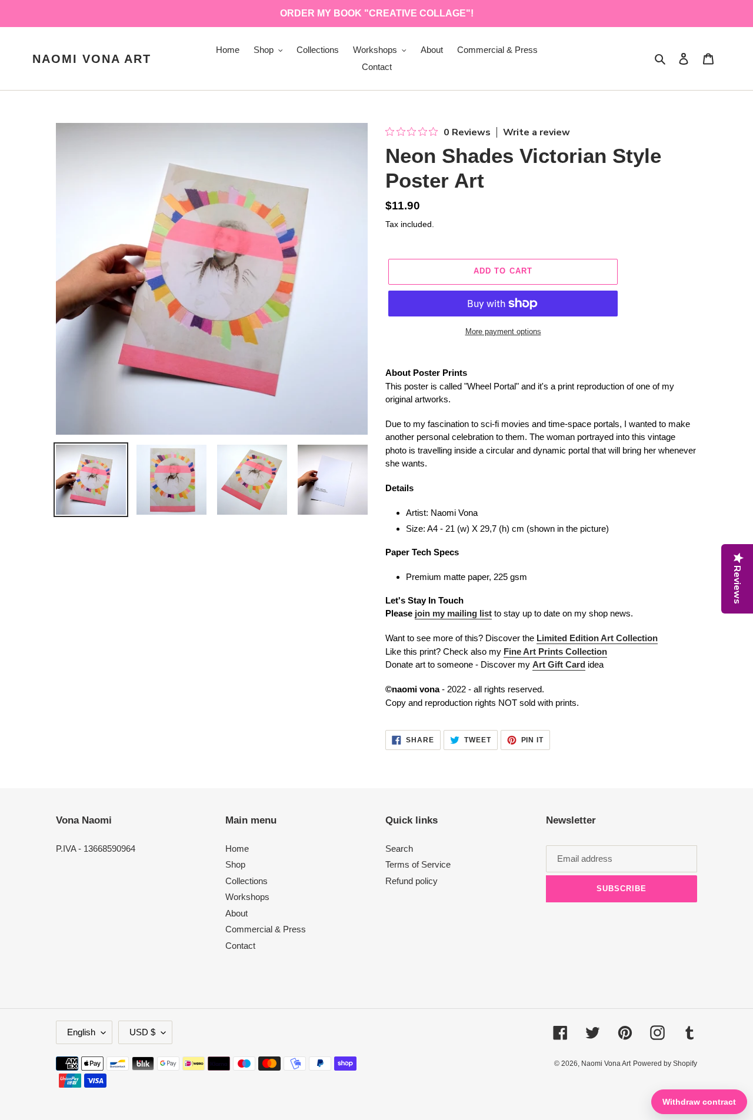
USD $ (142, 1032)
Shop (235, 864)
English (81, 1032)
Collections (246, 881)
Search (399, 849)
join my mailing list (453, 613)
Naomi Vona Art (91, 58)
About (236, 913)
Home (237, 849)
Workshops (247, 897)
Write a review (536, 132)
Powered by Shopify (665, 1063)
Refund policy (411, 881)
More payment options (503, 331)
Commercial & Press (265, 929)
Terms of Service (418, 864)
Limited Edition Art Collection (597, 638)
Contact (240, 946)
